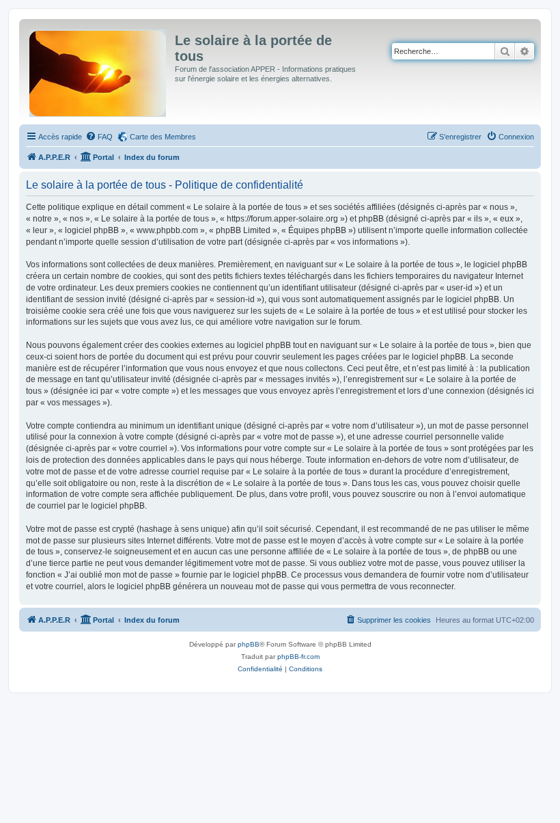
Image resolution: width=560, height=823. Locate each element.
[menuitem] (99, 137)
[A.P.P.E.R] (99, 70)
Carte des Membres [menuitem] (163, 137)
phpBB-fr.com (298, 656)
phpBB (249, 644)
